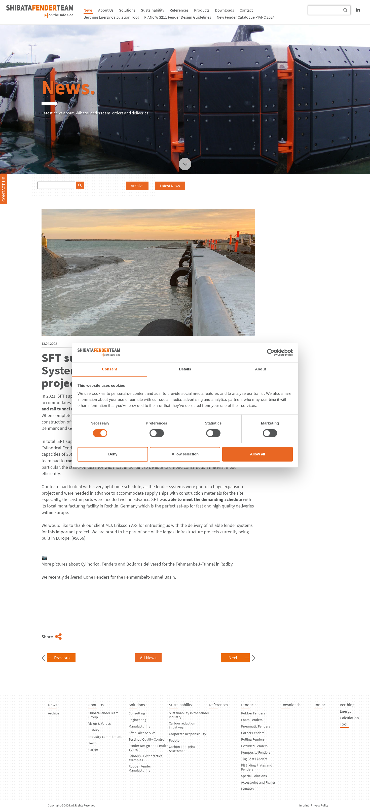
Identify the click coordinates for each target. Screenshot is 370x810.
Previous (62, 658)
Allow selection (185, 454)
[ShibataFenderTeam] (39, 16)
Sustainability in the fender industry (189, 715)
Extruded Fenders (254, 746)
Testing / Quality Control (147, 739)
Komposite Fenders (255, 752)
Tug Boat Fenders (254, 759)
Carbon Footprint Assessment (182, 749)
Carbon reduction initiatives (182, 725)
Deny (112, 454)
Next (233, 658)
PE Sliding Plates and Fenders (256, 767)
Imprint (304, 805)
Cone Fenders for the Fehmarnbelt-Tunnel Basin (129, 577)
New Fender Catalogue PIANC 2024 (246, 17)
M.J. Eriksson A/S (121, 525)
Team (92, 743)
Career (93, 750)
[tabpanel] (185, 97)
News (88, 10)
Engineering (137, 720)
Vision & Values (99, 723)
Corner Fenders (252, 733)
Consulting (137, 713)
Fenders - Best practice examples (145, 758)
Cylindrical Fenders (99, 564)
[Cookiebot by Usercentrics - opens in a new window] (271, 352)
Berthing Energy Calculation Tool (111, 17)
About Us (106, 10)
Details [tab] (185, 369)
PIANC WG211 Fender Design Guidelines (177, 17)
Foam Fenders (252, 720)
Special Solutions (254, 776)
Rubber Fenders (253, 713)
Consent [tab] (109, 369)
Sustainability (152, 10)
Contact (246, 10)
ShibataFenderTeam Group (103, 715)
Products (201, 10)
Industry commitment (105, 737)
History (93, 730)
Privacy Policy (319, 805)
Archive (137, 185)
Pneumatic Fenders (255, 726)
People (174, 740)
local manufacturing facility (73, 506)
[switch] (157, 433)
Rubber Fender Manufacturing (140, 768)
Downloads (224, 10)
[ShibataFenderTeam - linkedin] (358, 10)
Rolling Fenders (253, 739)
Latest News (170, 185)
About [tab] (260, 369)
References (179, 10)
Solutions (127, 10)
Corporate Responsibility (187, 734)
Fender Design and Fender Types (148, 748)
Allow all (257, 454)
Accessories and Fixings (258, 782)
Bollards (134, 564)
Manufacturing (139, 726)
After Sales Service (142, 733)
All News (148, 658)
